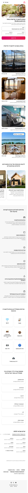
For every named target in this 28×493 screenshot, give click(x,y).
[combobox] (13, 29)
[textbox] (19, 34)
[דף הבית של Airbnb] (24, 2)
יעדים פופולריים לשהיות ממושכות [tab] (18, 434)
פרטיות (15, 486)
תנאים (11, 486)
